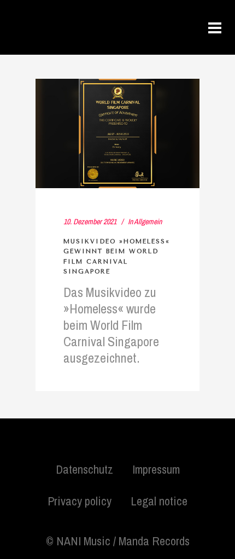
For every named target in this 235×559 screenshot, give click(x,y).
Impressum (156, 469)
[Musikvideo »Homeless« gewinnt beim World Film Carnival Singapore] (117, 133)
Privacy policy (79, 501)
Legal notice (159, 501)
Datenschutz (84, 469)
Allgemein (148, 221)
